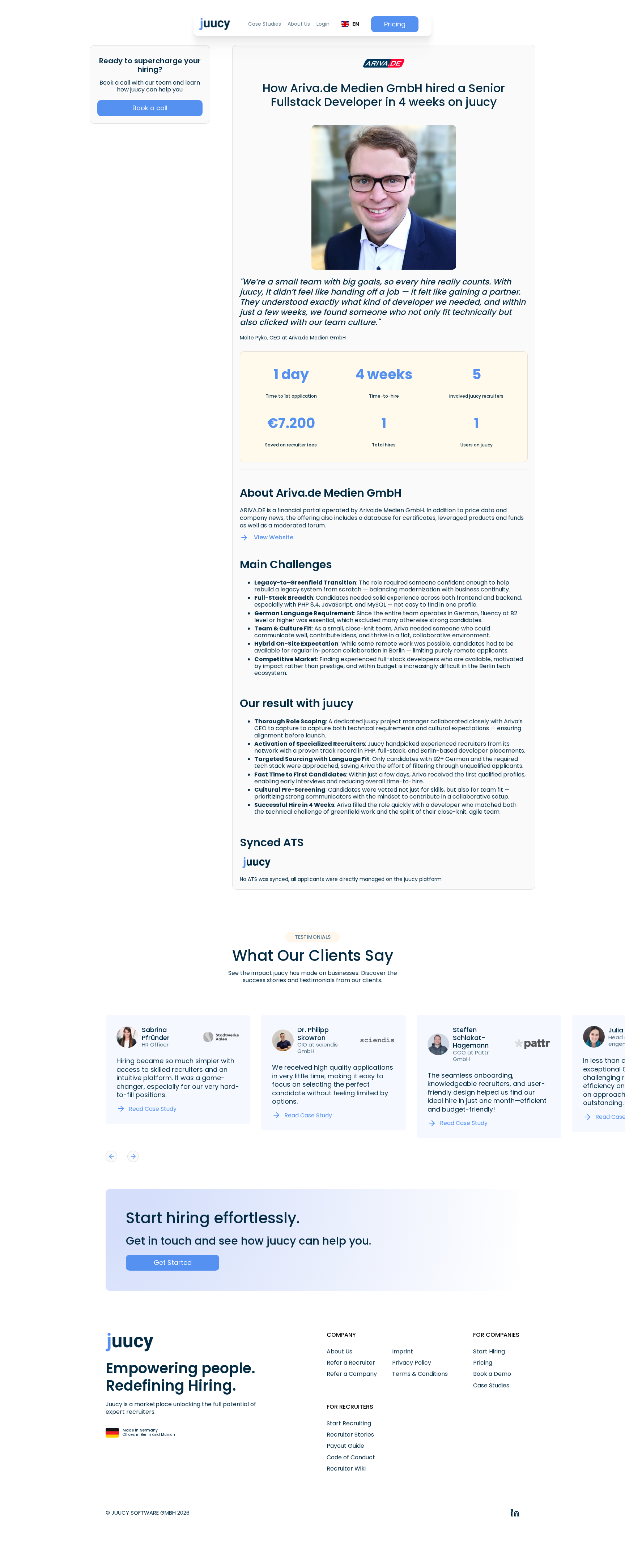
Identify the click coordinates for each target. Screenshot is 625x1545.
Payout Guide (345, 1445)
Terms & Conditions (420, 1373)
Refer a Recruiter (351, 1362)
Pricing (394, 24)
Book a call (149, 107)
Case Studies (264, 24)
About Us (299, 24)
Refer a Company (352, 1373)
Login (322, 24)
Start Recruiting (349, 1423)
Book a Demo (492, 1373)
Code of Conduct (351, 1457)
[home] (215, 24)
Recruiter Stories (350, 1434)
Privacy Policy (411, 1362)
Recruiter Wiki (346, 1468)
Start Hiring (489, 1351)
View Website (273, 537)
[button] (350, 24)
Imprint (402, 1351)
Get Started (173, 1262)
